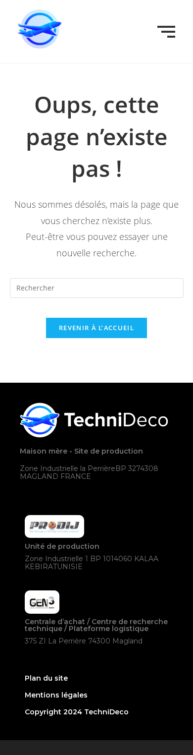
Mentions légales (56, 695)
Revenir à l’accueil (96, 327)
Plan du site (46, 678)
